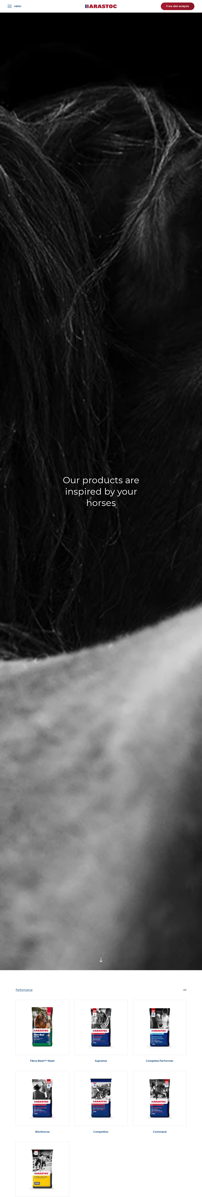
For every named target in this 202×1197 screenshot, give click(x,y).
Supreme (101, 1060)
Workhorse (42, 1131)
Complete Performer (159, 1060)
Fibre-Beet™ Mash (42, 1060)
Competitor (101, 1131)
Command (159, 1131)
